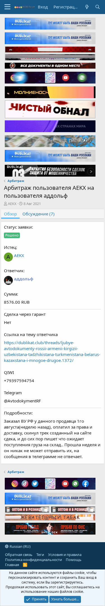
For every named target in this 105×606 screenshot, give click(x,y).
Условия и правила (64, 554)
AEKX (12, 203)
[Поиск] (97, 7)
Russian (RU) (20, 546)
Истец (10, 247)
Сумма (10, 294)
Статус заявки (18, 227)
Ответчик (14, 270)
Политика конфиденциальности (33, 559)
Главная (12, 564)
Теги (40, 554)
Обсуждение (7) (38, 214)
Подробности (18, 413)
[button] (7, 7)
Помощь (73, 559)
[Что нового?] (86, 7)
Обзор (10, 214)
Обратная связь (18, 554)
